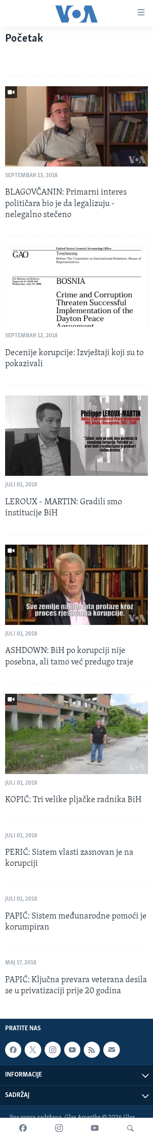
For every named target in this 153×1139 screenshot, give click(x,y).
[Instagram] (59, 1128)
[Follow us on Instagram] (53, 1050)
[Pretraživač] (130, 1128)
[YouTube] (95, 1128)
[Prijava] (111, 1050)
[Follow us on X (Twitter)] (33, 1050)
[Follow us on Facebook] (13, 1050)
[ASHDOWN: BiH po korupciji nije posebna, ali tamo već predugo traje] (76, 585)
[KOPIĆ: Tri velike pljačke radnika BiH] (76, 734)
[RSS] (92, 1050)
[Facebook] (23, 1128)
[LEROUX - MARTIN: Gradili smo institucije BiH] (76, 436)
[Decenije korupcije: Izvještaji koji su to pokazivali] (76, 286)
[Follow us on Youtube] (72, 1050)
